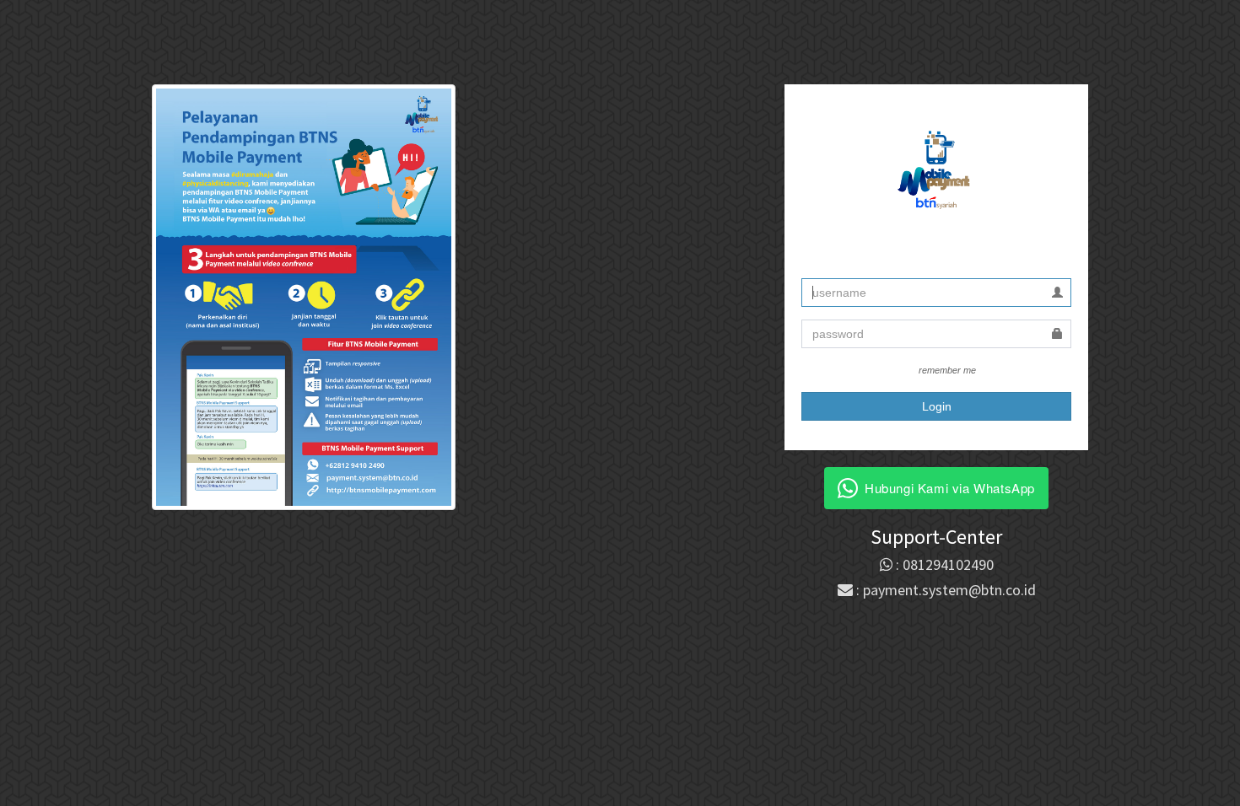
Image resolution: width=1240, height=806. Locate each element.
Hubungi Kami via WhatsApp (950, 488)
